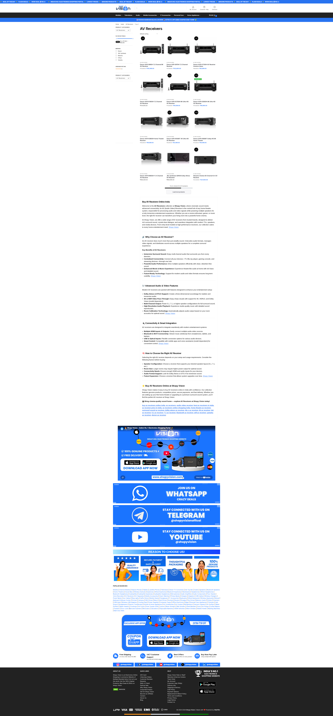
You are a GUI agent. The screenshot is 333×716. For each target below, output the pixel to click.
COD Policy (171, 689)
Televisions (164, 590)
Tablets (145, 590)
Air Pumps (205, 606)
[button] (213, 15)
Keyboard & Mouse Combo (122, 600)
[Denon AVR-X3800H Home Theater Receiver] (152, 123)
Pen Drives (191, 600)
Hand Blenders (191, 606)
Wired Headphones (207, 592)
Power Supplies (153, 602)
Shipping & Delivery (173, 687)
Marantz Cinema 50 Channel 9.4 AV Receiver (205, 176)
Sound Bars (129, 592)
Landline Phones (154, 590)
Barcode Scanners (135, 608)
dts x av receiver (191, 410)
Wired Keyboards (193, 598)
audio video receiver (185, 405)
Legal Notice (171, 700)
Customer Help (204, 9)
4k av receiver (204, 410)
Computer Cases (165, 602)
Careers (142, 696)
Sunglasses (164, 598)
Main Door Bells (119, 610)
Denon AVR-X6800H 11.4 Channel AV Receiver (151, 176)
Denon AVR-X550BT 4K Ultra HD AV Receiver (178, 139)
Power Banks (117, 598)
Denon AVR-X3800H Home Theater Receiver (152, 139)
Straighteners (123, 604)
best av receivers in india (204, 405)
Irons (199, 606)
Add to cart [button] (152, 72)
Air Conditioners (168, 604)
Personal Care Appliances (198, 602)
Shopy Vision (174, 227)
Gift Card (143, 675)
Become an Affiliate (146, 694)
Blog (141, 700)
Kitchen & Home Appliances (153, 604)
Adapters (191, 596)
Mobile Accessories (151, 596)
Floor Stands (211, 594)
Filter (118, 42)
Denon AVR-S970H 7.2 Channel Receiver (177, 65)
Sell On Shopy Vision (147, 692)
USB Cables (199, 596)
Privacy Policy (172, 698)
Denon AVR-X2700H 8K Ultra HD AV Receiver (178, 102)
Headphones (195, 592)
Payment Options (173, 692)
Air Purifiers (210, 604)
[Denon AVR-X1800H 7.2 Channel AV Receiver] (152, 86)
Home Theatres (119, 592)
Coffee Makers (215, 606)
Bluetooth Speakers (213, 590)
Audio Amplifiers (186, 594)
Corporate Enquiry (146, 689)
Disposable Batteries (166, 608)
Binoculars (146, 608)
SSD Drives (149, 600)
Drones (134, 600)
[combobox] (123, 30)
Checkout (214, 9)
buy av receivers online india (153, 405)
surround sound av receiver (153, 410)
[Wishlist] (161, 39)
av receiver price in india (152, 408)
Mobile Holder (202, 608)
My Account (193, 9)
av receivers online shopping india (176, 408)
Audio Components (199, 594)
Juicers (162, 606)
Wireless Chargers (211, 596)
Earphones (150, 592)
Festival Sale (144, 685)
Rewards (143, 681)
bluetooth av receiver (184, 413)
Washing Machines (214, 608)
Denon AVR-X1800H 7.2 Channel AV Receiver (151, 102)
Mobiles (115, 590)
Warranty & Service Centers (176, 677)
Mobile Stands (154, 598)
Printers (209, 600)
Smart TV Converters (177, 590)
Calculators (154, 608)
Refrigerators (188, 604)
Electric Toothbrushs (135, 604)
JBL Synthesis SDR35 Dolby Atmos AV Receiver (178, 176)
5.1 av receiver (157, 413)
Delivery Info (171, 685)
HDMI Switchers (179, 608)
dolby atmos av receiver (174, 410)
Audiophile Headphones (162, 594)
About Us (143, 698)
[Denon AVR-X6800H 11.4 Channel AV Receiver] (152, 160)
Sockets (170, 600)
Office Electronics (178, 602)
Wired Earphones (160, 592)
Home (117, 24)
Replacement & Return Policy (176, 694)
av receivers (171, 405)
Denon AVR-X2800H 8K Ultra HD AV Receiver (204, 102)
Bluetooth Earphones (174, 592)
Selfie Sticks (144, 598)
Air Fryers (141, 606)
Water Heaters (124, 606)
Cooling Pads (142, 602)
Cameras (141, 600)
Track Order (171, 679)
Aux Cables (126, 598)
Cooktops (133, 606)
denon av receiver (159, 415)
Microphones (175, 594)
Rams (155, 600)
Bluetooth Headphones (120, 594)
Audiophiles (133, 594)
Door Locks (124, 608)
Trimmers (211, 602)
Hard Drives (163, 600)
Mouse (217, 598)
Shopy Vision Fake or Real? (176, 675)
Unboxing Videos (145, 677)
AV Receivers (129, 24)
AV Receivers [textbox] (122, 30)
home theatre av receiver (201, 408)
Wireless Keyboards (207, 598)
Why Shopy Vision (146, 687)
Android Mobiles (124, 590)
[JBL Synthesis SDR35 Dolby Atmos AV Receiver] (179, 160)
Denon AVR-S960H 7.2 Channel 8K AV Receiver (151, 65)
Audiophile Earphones (145, 594)
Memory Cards (201, 600)
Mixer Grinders (170, 606)
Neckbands (186, 592)
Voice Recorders (118, 596)
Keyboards (183, 598)
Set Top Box (189, 590)
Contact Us (171, 702)
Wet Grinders (181, 606)
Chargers (184, 596)
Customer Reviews (146, 679)
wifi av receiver (200, 413)
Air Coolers (179, 604)
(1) (119, 69)
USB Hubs (117, 602)
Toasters (117, 608)
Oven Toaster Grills (152, 606)
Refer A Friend (145, 683)
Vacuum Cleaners (199, 604)
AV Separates (139, 596)
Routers (177, 600)
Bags (186, 602)
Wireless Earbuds (139, 592)
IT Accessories (174, 598)
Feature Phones (137, 590)
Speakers (203, 590)
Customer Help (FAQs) (174, 683)
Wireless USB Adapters (129, 602)
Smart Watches (164, 596)
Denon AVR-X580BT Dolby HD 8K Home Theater (204, 139)
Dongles (183, 600)
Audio (122, 24)
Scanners (216, 600)
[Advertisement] (124, 113)
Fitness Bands (175, 596)
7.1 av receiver (170, 413)
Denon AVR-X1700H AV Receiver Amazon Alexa (204, 65)
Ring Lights (135, 598)
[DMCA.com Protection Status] (126, 689)
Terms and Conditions (174, 696)
